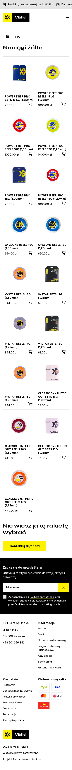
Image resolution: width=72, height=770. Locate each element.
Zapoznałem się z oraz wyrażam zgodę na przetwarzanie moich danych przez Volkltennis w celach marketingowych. (37, 600)
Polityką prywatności (42, 597)
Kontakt (42, 628)
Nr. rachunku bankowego (53, 640)
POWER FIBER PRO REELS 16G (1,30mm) (19, 147)
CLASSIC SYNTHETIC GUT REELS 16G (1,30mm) (19, 449)
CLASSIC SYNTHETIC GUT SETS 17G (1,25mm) (52, 449)
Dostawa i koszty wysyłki (17, 690)
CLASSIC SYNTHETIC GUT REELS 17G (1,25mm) (19, 502)
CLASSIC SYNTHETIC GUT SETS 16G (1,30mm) (52, 397)
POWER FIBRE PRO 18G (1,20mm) (17, 197)
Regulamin (9, 684)
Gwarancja (9, 708)
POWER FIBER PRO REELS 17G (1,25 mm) (52, 147)
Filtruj (17, 36)
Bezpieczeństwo (12, 702)
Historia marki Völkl (49, 667)
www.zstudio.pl (31, 759)
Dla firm (42, 634)
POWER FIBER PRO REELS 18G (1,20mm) (52, 197)
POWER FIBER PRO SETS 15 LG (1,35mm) (19, 98)
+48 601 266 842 (14, 642)
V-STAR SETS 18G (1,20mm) (50, 345)
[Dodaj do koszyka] (30, 104)
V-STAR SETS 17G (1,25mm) (50, 296)
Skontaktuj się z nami (24, 546)
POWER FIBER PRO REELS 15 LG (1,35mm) (51, 97)
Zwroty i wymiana (13, 720)
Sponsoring (45, 661)
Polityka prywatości (14, 696)
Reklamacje (9, 714)
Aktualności (45, 655)
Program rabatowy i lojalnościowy (49, 648)
